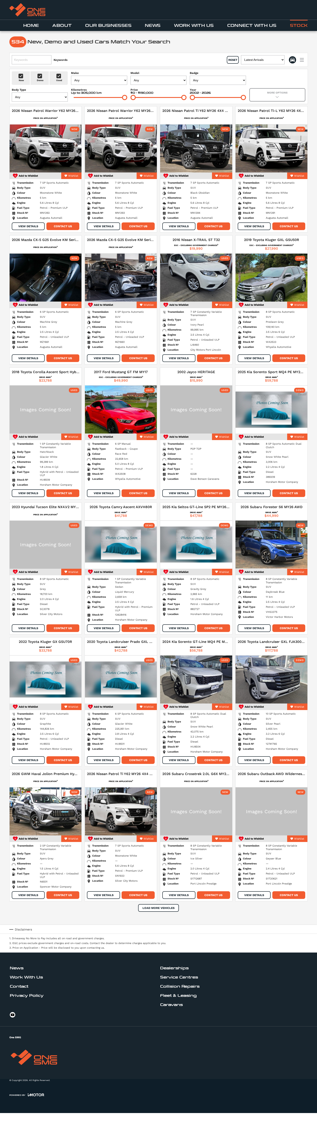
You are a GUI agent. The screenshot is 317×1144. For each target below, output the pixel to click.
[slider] (124, 97)
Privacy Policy (27, 995)
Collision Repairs (180, 986)
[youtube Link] (12, 1015)
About (62, 25)
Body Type (19, 89)
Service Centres (179, 977)
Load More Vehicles (158, 908)
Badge (194, 73)
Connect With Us (251, 25)
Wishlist (73, 175)
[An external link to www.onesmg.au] (27, 9)
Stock (299, 25)
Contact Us (63, 226)
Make (75, 73)
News (153, 25)
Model (135, 73)
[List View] (301, 59)
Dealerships (174, 968)
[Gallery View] (292, 59)
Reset (232, 59)
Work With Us (194, 25)
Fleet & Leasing (178, 995)
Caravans (171, 1004)
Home (31, 25)
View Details (28, 226)
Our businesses (108, 25)
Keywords (61, 59)
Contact (19, 986)
